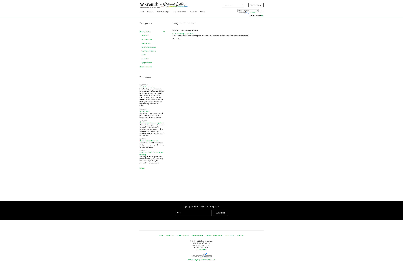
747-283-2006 (201, 249)
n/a (262, 16)
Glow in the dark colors (147, 87)
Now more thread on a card (148, 141)
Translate (253, 13)
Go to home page (178, 34)
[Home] (164, 5)
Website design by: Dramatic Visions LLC (201, 260)
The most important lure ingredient (151, 123)
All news (142, 168)
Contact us (190, 34)
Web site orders (144, 111)
